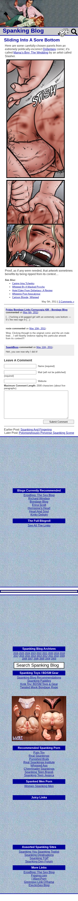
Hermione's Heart (39, 508)
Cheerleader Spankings (39, 768)
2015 (27, 656)
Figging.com (39, 875)
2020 (50, 653)
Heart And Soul (39, 511)
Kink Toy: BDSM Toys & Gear (39, 684)
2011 (50, 656)
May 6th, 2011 (30, 312)
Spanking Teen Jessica (39, 775)
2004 (47, 658)
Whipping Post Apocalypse (26, 294)
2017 (16, 656)
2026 (15, 653)
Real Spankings (39, 755)
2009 (62, 656)
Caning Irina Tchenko (23, 283)
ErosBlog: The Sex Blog (39, 495)
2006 (36, 658)
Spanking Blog (23, 30)
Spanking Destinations (39, 854)
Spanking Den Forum (39, 861)
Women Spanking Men (39, 786)
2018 (62, 653)
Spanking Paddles (39, 680)
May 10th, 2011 (37, 328)
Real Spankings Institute (39, 762)
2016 (21, 656)
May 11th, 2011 (44, 347)
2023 (33, 653)
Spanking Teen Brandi (39, 772)
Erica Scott (39, 504)
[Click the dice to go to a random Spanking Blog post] (64, 36)
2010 (56, 656)
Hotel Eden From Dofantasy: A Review (32, 290)
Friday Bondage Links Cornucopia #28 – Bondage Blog (36, 309)
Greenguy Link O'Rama (39, 882)
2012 (45, 656)
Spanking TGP (39, 858)
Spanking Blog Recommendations (39, 677)
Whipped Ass (39, 765)
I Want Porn (39, 878)
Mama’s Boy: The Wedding (30, 52)
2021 (44, 653)
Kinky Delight (39, 514)
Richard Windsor (39, 498)
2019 (56, 653)
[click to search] (74, 35)
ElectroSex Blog (39, 885)
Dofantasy (49, 49)
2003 (53, 658)
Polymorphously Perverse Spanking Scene (46, 432)
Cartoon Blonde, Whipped (25, 297)
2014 (33, 656)
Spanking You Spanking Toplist (39, 851)
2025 (21, 653)
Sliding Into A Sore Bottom (32, 39)
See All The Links (39, 525)
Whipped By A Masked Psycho (28, 286)
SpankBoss (12, 347)
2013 (39, 656)
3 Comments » (66, 301)
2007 (30, 658)
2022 (39, 653)
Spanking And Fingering (36, 429)
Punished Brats (39, 759)
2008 (24, 658)
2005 (41, 658)
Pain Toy (39, 752)
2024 (27, 653)
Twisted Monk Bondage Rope (39, 687)
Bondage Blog (39, 501)
